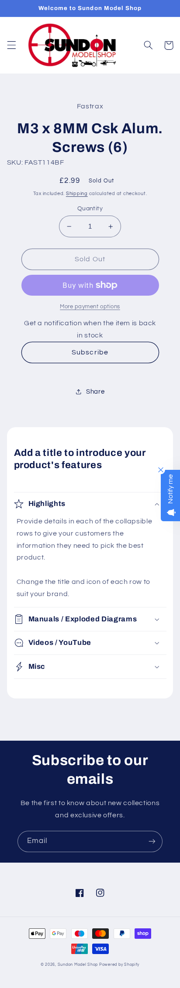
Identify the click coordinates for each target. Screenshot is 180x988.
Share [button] (95, 391)
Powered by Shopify (119, 965)
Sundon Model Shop (78, 965)
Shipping (77, 193)
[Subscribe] (152, 841)
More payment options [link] (90, 307)
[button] (11, 45)
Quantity (90, 209)
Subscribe (90, 352)
